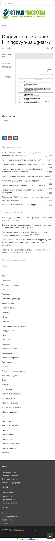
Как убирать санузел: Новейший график (19, 205)
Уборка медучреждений (12, 394)
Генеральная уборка (10, 285)
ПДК (4, 335)
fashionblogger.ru (31, 539)
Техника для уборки (10, 376)
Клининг (5, 312)
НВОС (4, 317)
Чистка (5, 430)
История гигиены (9, 308)
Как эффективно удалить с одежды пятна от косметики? (26, 176)
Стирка (5, 367)
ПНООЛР (6, 339)
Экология (6, 453)
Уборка (5, 385)
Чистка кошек (8, 435)
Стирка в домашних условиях (14, 371)
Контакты (6, 523)
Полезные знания (9, 349)
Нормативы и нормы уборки (14, 326)
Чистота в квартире (10, 444)
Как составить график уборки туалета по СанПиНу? (24, 185)
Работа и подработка (11, 358)
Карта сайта (7, 520)
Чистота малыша (9, 448)
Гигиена (5, 290)
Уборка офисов (8, 398)
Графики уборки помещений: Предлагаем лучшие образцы (27, 164)
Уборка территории (10, 412)
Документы (6, 294)
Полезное (6, 344)
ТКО (4, 380)
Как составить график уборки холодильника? (21, 160)
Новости (5, 321)
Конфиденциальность (11, 516)
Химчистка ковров (9, 421)
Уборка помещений (10, 403)
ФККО (4, 416)
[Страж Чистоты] (27, 14)
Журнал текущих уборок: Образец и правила (21, 181)
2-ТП (4, 272)
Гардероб (6, 281)
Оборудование (8, 330)
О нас (4, 513)
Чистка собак (7, 439)
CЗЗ (4, 276)
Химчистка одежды (10, 425)
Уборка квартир (8, 389)
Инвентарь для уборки (11, 299)
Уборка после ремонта (11, 407)
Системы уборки (9, 362)
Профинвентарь (9, 353)
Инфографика (8, 303)
